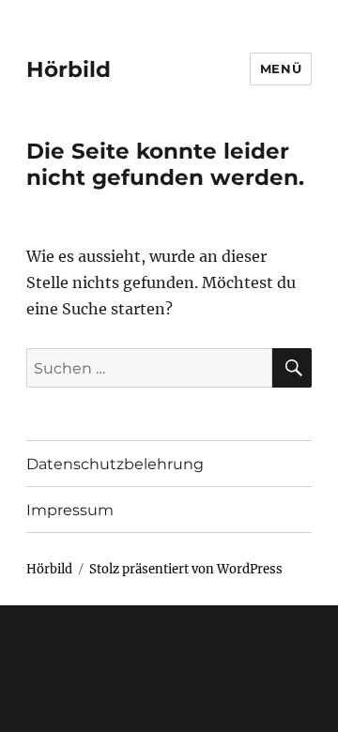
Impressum (70, 510)
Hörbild (68, 69)
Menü (280, 68)
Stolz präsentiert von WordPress (186, 569)
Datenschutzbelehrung (115, 464)
